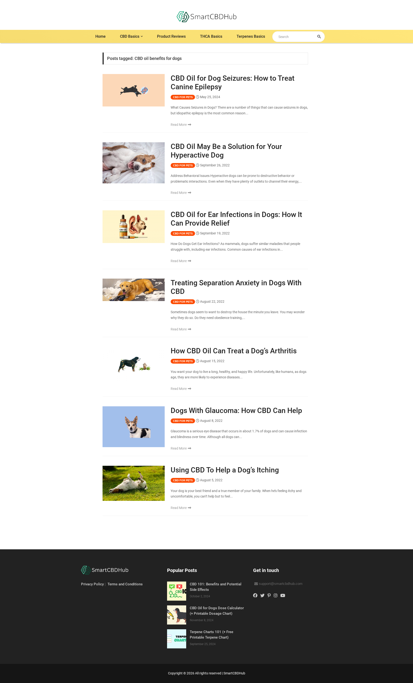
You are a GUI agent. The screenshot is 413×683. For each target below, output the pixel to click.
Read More (179, 125)
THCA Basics (211, 36)
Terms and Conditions (125, 584)
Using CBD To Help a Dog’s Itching (225, 470)
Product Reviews (171, 36)
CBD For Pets (183, 97)
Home (100, 36)
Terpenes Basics (251, 36)
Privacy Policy (92, 584)
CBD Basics (129, 36)
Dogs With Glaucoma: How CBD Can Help (236, 410)
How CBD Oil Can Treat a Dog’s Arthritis (234, 351)
